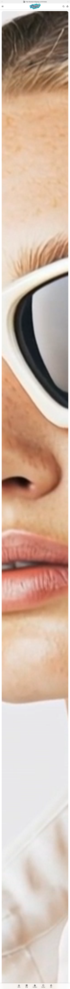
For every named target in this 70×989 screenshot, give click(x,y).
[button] (2, 2)
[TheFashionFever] (35, 6)
